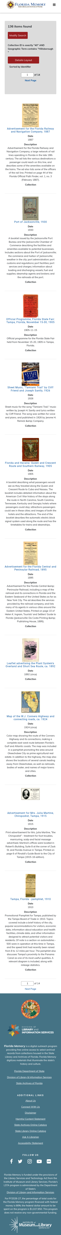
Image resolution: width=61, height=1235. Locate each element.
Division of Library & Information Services (29, 1077)
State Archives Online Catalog (30, 1124)
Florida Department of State (29, 1071)
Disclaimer (30, 1112)
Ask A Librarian (30, 1136)
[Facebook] (11, 1162)
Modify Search (17, 35)
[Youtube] (39, 1162)
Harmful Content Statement (30, 1118)
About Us (30, 1100)
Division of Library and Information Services (30, 1192)
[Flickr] (48, 1162)
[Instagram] (29, 1162)
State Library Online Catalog (30, 1131)
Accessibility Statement (30, 1143)
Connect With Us (30, 1106)
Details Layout (23, 60)
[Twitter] (20, 1162)
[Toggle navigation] (54, 5)
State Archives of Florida (29, 1083)
